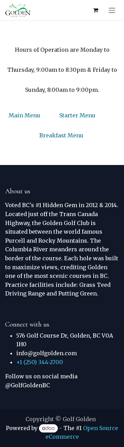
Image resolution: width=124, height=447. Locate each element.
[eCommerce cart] (95, 10)
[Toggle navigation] (112, 10)
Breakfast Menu (61, 135)
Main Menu (24, 115)
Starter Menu (77, 115)
